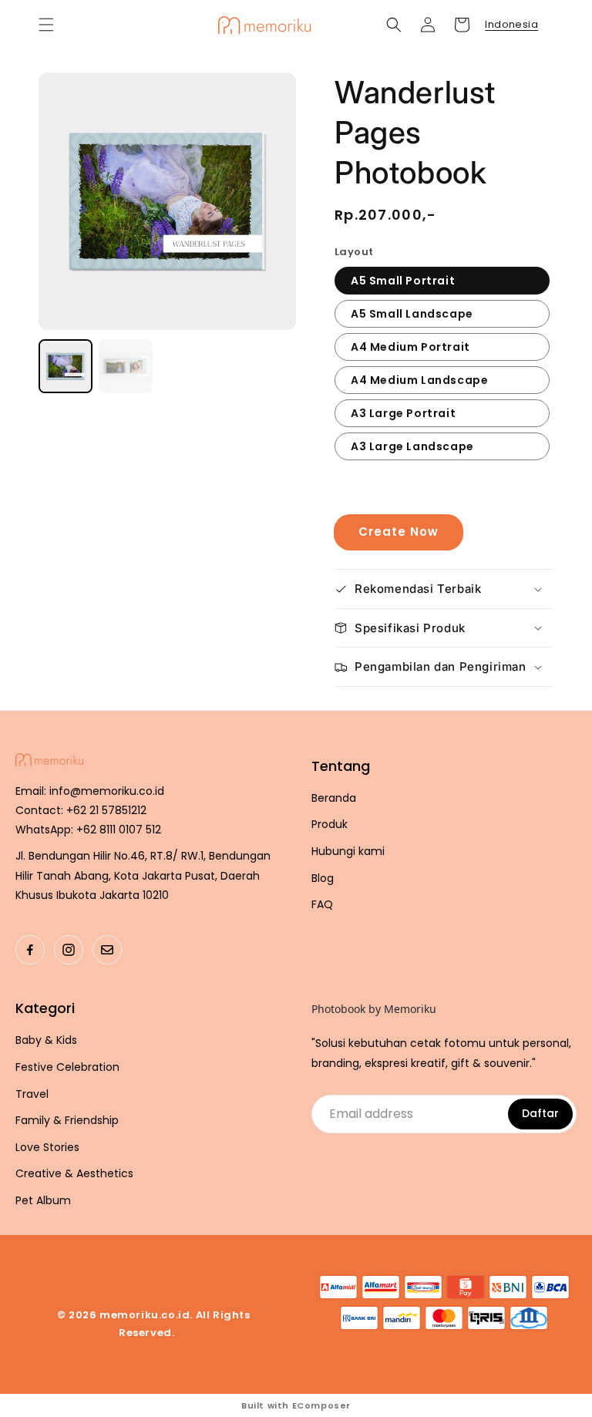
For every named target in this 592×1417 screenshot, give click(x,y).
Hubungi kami (348, 851)
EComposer (321, 1405)
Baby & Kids (46, 1040)
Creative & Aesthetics (74, 1173)
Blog (322, 878)
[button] (46, 25)
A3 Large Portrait (403, 413)
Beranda (333, 798)
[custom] (30, 949)
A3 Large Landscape (412, 446)
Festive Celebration (67, 1067)
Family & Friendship (67, 1120)
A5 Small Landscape (412, 313)
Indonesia (511, 24)
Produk (329, 824)
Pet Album (43, 1200)
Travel (32, 1094)
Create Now (398, 531)
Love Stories (47, 1147)
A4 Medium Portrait (410, 347)
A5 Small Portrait (403, 280)
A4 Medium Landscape (419, 380)
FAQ (322, 904)
